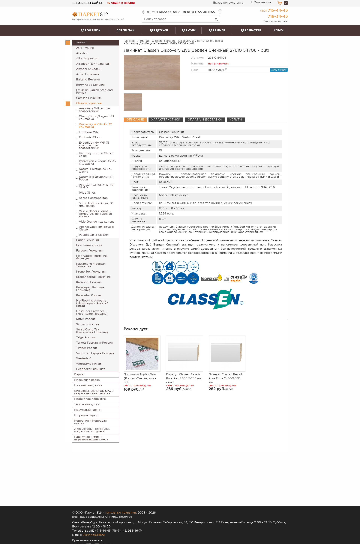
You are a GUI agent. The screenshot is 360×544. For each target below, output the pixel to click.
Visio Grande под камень (96, 221)
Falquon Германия (89, 250)
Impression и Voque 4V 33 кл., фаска (97, 162)
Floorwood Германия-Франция (92, 257)
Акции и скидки (123, 3)
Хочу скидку (278, 70)
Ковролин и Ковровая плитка (90, 422)
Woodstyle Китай (88, 364)
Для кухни (189, 30)
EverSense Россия (89, 245)
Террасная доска (87, 404)
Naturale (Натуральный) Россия (96, 178)
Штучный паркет (86, 415)
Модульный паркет (88, 410)
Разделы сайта (89, 3)
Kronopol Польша (89, 282)
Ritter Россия (85, 319)
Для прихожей (251, 30)
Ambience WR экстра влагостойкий (94, 109)
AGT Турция (85, 48)
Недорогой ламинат (90, 369)
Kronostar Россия (88, 295)
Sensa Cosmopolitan (93, 198)
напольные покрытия (120, 512)
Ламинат (80, 42)
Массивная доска (87, 380)
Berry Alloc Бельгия (90, 85)
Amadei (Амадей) (89, 69)
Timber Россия (87, 348)
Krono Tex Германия (91, 271)
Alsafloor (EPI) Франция (93, 64)
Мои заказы (262, 2)
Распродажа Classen (94, 235)
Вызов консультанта (228, 3)
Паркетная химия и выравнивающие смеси (91, 438)
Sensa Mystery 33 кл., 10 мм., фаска (96, 204)
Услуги (279, 30)
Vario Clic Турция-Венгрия (95, 353)
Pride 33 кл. (87, 193)
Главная (129, 41)
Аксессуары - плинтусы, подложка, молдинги (92, 430)
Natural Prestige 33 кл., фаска (95, 170)
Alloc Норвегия (87, 58)
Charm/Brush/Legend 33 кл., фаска (96, 117)
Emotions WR (88, 132)
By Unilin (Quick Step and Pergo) (94, 91)
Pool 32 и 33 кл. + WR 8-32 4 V (96, 186)
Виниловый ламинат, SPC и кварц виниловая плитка (93, 392)
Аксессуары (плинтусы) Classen (96, 228)
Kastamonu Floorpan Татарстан (91, 265)
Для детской (159, 30)
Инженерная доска (88, 385)
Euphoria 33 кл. (90, 137)
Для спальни (125, 30)
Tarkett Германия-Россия (94, 343)
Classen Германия (89, 103)
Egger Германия (88, 240)
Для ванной (217, 30)
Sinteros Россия (87, 324)
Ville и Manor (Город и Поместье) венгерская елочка (95, 214)
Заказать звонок (275, 21)
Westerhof (83, 358)
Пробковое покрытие (90, 399)
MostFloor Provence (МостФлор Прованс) (92, 312)
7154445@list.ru (94, 535)
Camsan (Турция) (88, 98)
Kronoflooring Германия (93, 277)
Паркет (79, 374)
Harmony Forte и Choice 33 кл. (96, 154)
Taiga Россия (85, 337)
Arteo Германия (87, 74)
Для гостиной (90, 30)
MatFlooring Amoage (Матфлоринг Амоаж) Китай (92, 303)
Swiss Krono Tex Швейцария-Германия (92, 330)
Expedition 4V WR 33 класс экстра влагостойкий (94, 145)
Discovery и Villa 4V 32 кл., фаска (95, 125)
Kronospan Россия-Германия (90, 288)
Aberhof (82, 53)
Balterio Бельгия (88, 79)
